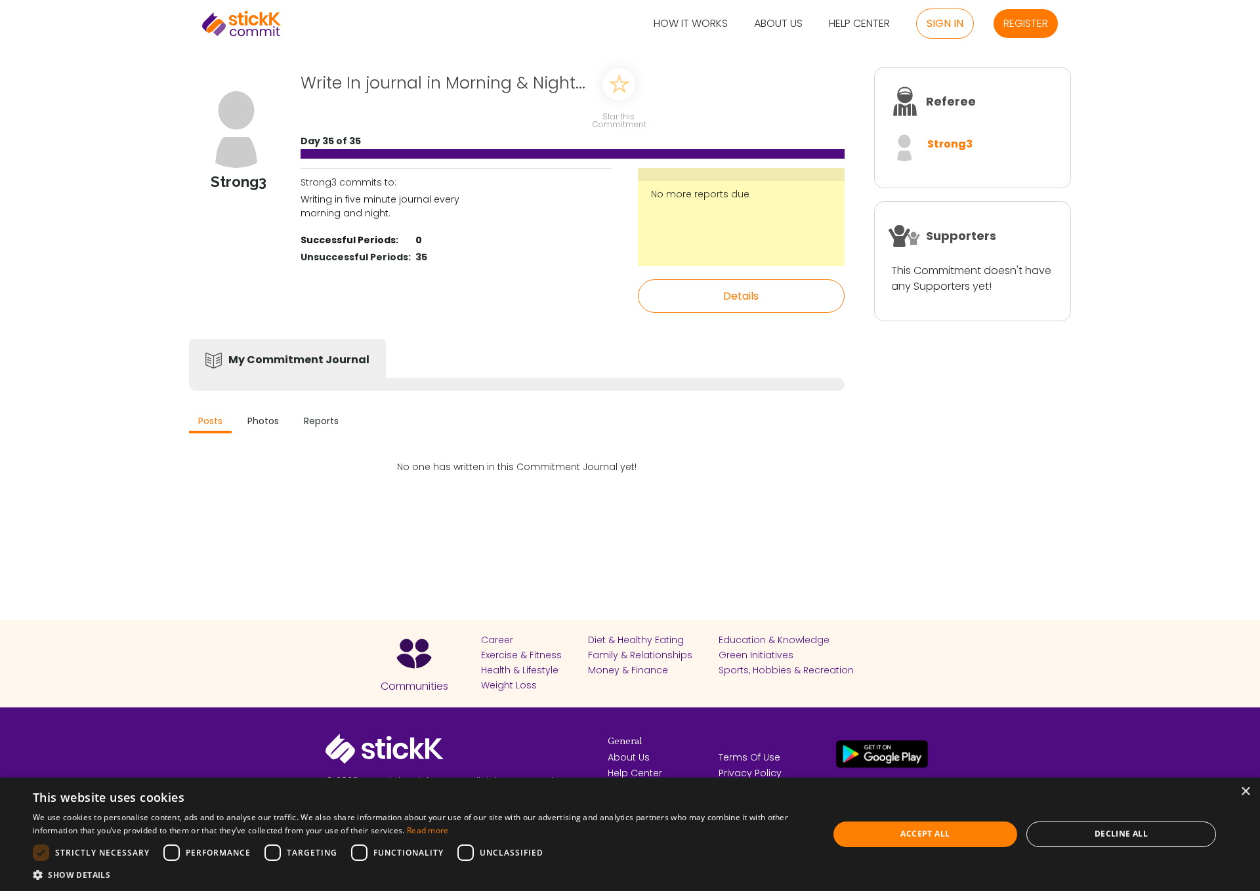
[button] (419, 874)
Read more (428, 830)
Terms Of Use (749, 757)
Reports (321, 420)
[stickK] (241, 23)
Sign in (945, 23)
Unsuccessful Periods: (356, 257)
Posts (210, 420)
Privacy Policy (750, 773)
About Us (778, 24)
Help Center (859, 24)
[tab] (210, 422)
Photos (263, 420)
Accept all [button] (925, 833)
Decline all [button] (1121, 833)
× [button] (1245, 792)
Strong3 (950, 143)
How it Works (691, 24)
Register (1025, 23)
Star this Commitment (619, 120)
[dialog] (630, 834)
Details (741, 296)
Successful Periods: (349, 240)
